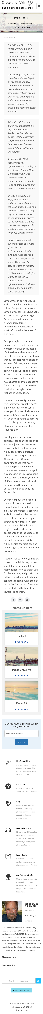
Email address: (21, 733)
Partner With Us (22, 990)
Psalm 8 (21, 636)
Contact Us (10, 957)
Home (6, 38)
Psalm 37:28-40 (21, 669)
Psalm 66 (21, 703)
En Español (9, 965)
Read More (21, 622)
